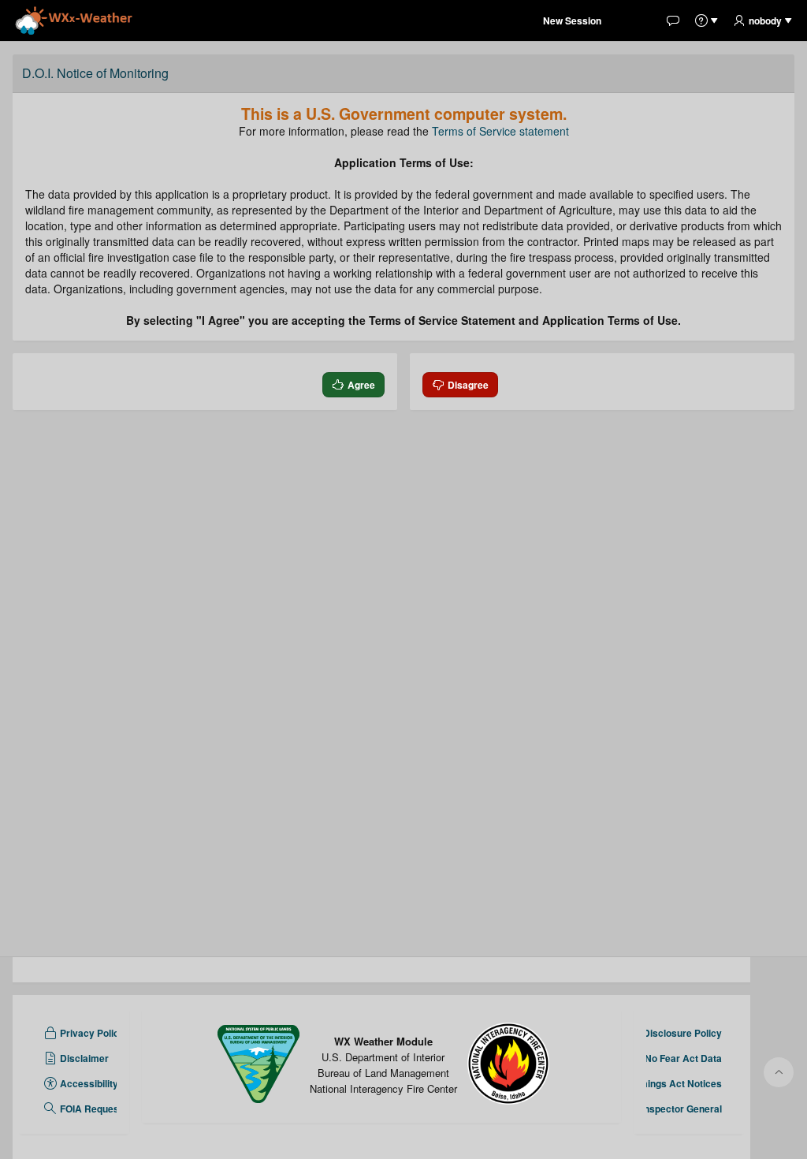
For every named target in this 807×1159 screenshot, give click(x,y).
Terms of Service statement (500, 131)
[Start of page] (778, 1072)
